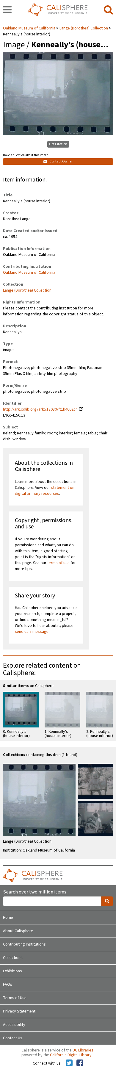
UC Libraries (83, 1050)
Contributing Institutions (24, 944)
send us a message (31, 632)
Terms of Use (14, 998)
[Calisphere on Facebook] (79, 1063)
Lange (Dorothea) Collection (83, 28)
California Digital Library (71, 1055)
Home (8, 918)
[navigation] (7, 10)
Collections (13, 958)
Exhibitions (12, 971)
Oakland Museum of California (29, 28)
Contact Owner (61, 161)
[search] (108, 10)
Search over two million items (34, 892)
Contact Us (12, 1038)
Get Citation (58, 144)
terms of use (58, 563)
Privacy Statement (19, 1011)
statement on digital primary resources (44, 491)
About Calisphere (18, 931)
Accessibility (14, 1025)
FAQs (7, 985)
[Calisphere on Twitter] (69, 1063)
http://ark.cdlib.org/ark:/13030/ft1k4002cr (40, 409)
